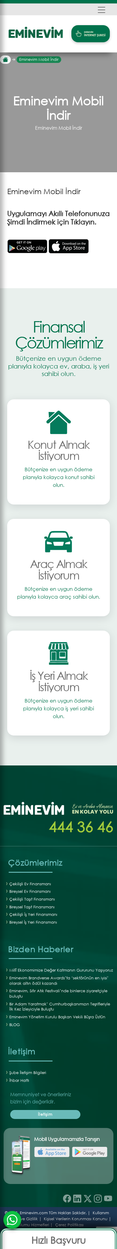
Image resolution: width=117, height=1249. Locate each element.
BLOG (14, 1024)
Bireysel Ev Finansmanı (30, 891)
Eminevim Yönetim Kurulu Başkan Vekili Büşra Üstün (57, 1017)
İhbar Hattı (19, 1080)
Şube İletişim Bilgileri (27, 1072)
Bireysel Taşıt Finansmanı (32, 907)
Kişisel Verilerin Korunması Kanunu (75, 1218)
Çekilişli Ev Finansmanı (30, 883)
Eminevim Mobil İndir (38, 59)
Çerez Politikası (69, 1224)
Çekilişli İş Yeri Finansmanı (33, 914)
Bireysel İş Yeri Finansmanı (33, 922)
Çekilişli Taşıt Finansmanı (32, 899)
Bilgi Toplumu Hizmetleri (27, 1224)
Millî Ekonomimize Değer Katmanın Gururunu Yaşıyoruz (61, 970)
